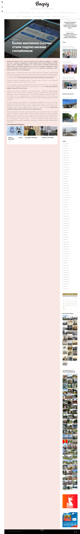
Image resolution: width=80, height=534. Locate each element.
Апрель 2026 (66, 153)
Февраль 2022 (66, 270)
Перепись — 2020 (64, 16)
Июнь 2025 (66, 176)
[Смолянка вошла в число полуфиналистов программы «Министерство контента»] (69, 53)
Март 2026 (66, 155)
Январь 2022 (66, 272)
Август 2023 (66, 227)
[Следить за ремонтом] (69, 117)
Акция (55, 12)
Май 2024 (66, 206)
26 (67, 305)
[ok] (2, 7)
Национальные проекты (38, 16)
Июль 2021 (66, 286)
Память (48, 16)
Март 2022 (66, 267)
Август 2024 (66, 199)
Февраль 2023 (66, 242)
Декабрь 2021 (66, 274)
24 (63, 305)
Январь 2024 (66, 216)
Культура (13, 12)
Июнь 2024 (66, 204)
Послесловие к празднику (23, 12)
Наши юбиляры (55, 16)
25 (65, 305)
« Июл (63, 308)
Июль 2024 (66, 202)
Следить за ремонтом (66, 111)
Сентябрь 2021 (67, 281)
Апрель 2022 (66, 265)
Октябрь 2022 (66, 251)
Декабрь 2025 (66, 162)
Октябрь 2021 (66, 279)
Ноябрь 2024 (66, 192)
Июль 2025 (66, 174)
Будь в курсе (15, 39)
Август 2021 (66, 284)
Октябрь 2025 (66, 167)
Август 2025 (66, 171)
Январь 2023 (66, 244)
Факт (32, 12)
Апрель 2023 (66, 237)
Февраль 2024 (66, 213)
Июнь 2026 (66, 148)
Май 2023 (66, 234)
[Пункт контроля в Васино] (69, 131)
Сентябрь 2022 (67, 253)
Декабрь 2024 (66, 190)
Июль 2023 (66, 230)
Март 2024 (66, 211)
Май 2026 (66, 150)
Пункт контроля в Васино (67, 125)
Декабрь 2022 (66, 246)
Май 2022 (66, 263)
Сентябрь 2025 (67, 169)
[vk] (2, 11)
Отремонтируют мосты (67, 97)
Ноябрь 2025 (66, 164)
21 (72, 303)
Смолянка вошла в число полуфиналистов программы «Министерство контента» (68, 47)
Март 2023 (66, 239)
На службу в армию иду (31, 137)
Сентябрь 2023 (67, 225)
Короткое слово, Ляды (48, 137)
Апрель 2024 (66, 209)
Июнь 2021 (66, 288)
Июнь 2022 (66, 260)
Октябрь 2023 (66, 223)
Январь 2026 (66, 160)
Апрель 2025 (66, 181)
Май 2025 (66, 178)
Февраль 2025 (66, 185)
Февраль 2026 (66, 157)
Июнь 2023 (66, 232)
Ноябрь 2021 (66, 277)
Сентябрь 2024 (67, 197)
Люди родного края (47, 12)
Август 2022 (66, 256)
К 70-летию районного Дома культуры (68, 12)
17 (63, 303)
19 (67, 303)
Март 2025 (66, 183)
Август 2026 (66, 143)
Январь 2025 (66, 188)
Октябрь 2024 (66, 195)
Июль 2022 (66, 258)
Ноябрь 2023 (66, 220)
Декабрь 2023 (66, 218)
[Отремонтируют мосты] (69, 103)
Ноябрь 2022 (66, 248)
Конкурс (18, 16)
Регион (7, 12)
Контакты (38, 12)
